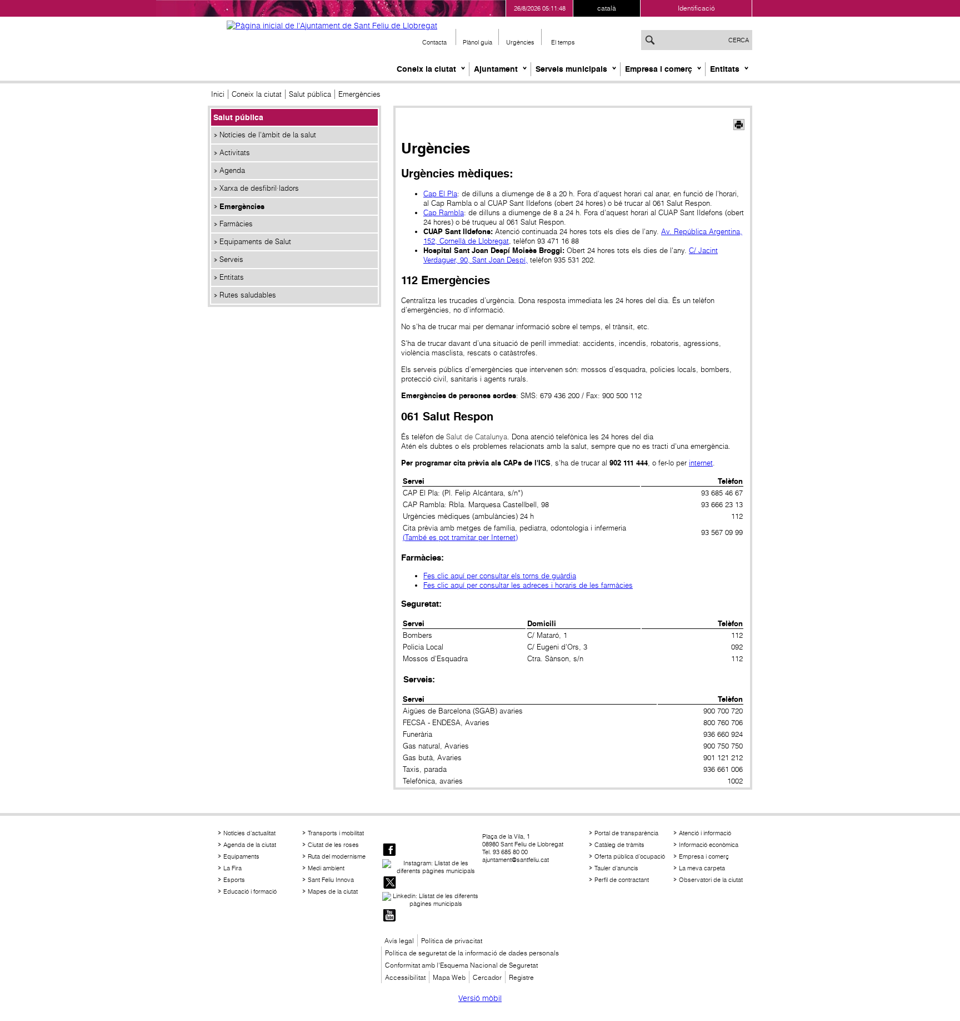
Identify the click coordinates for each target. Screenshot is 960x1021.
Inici (217, 94)
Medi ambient (326, 868)
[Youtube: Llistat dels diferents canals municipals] (389, 916)
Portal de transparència (626, 833)
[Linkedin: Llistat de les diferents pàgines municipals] (431, 900)
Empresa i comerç (658, 69)
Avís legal (399, 940)
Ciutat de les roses (333, 845)
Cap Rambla (443, 212)
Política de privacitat (451, 940)
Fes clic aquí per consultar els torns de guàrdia (499, 576)
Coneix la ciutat (426, 69)
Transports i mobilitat (336, 833)
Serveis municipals (571, 69)
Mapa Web (449, 977)
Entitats (724, 69)
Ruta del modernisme (337, 856)
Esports (234, 880)
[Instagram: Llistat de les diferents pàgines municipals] (431, 867)
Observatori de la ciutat (711, 880)
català (606, 8)
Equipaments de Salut (255, 241)
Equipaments (241, 856)
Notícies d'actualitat (249, 833)
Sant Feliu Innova (331, 880)
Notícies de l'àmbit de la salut (267, 135)
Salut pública (310, 94)
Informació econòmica (708, 845)
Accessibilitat (405, 977)
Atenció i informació (705, 833)
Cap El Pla (440, 194)
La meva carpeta (702, 868)
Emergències (241, 206)
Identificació (696, 8)
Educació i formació (250, 891)
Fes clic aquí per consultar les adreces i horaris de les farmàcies (528, 585)
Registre (521, 977)
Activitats (234, 152)
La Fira (232, 868)
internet (701, 463)
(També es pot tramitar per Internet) (460, 537)
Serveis (231, 259)
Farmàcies (236, 224)
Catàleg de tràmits (619, 845)
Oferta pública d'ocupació (629, 856)
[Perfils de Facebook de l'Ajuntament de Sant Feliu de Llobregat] (389, 850)
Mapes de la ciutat (333, 891)
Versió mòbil (480, 998)
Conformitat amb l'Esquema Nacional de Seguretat (461, 965)
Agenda (232, 170)
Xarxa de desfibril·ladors (259, 188)
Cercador (487, 977)
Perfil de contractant (621, 880)
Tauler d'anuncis (616, 868)
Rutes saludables (247, 295)
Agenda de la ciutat (249, 845)
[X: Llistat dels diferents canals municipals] (389, 883)
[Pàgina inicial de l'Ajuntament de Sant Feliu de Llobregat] (332, 26)
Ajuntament (496, 69)
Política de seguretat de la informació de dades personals (472, 953)
